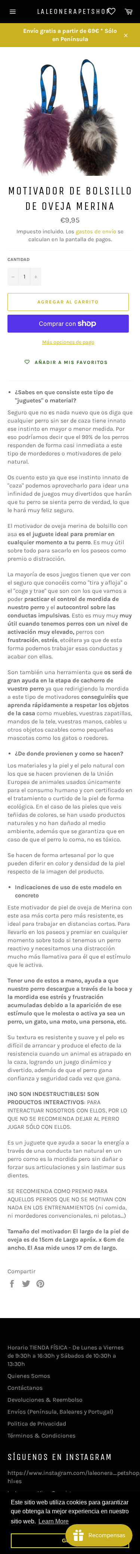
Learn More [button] (53, 1521)
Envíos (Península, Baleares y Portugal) (60, 1411)
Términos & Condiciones (41, 1435)
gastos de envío (96, 231)
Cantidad (18, 259)
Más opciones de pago (68, 342)
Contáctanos (25, 1387)
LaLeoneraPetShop (70, 11)
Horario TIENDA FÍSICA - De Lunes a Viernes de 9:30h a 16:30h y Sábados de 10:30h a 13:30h (65, 1355)
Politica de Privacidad (36, 1423)
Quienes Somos (28, 1375)
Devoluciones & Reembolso (45, 1399)
